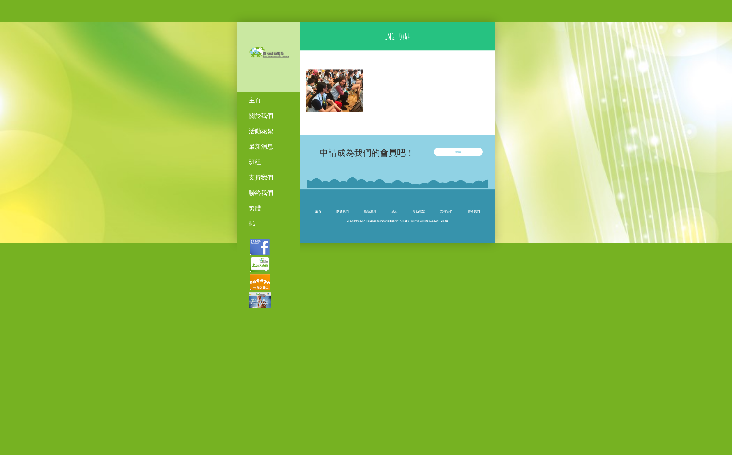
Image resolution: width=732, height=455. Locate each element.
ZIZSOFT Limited (439, 220)
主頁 (318, 211)
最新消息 (370, 211)
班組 (394, 211)
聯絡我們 (474, 211)
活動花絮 (419, 211)
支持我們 (446, 211)
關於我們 (342, 211)
